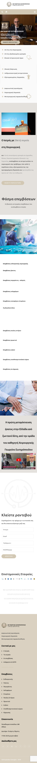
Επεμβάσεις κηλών (9, 350)
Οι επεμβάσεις (8, 658)
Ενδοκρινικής (8, 679)
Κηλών (5, 705)
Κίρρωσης (6, 712)
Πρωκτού (6, 701)
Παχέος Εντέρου (8, 698)
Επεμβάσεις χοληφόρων (10, 291)
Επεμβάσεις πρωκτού (10, 340)
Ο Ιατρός (6, 651)
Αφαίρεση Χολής (7, 667)
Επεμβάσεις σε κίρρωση (10, 369)
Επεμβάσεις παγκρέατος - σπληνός (14, 280)
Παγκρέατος (7, 686)
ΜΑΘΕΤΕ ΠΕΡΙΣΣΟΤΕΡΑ (10, 42)
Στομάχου (6, 694)
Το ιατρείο (6, 654)
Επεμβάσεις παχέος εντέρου (12, 330)
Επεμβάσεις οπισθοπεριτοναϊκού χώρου (16, 359)
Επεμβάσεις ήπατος (9, 270)
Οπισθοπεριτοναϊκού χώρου (13, 709)
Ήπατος (6, 683)
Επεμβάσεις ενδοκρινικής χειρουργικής (15, 263)
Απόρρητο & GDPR (9, 662)
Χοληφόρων (7, 690)
